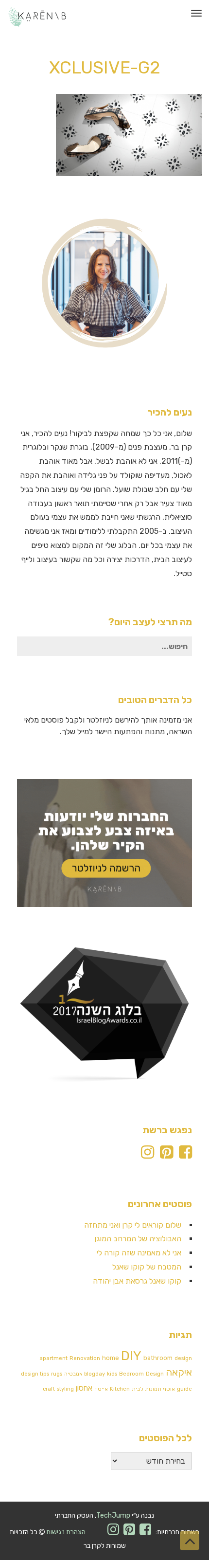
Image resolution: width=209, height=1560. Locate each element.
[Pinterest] (166, 1155)
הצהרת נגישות (66, 1532)
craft (49, 1389)
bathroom (158, 1357)
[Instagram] (147, 1155)
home (110, 1357)
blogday (94, 1374)
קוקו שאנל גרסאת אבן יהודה (137, 1281)
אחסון (84, 1388)
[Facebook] (185, 1155)
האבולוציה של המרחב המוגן (137, 1238)
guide (184, 1389)
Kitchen (120, 1389)
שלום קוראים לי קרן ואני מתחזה (132, 1225)
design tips (35, 1374)
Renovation (85, 1358)
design (183, 1358)
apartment (53, 1358)
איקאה (179, 1372)
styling (65, 1389)
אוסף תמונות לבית (153, 1389)
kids (112, 1374)
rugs (56, 1374)
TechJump (113, 1515)
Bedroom (131, 1374)
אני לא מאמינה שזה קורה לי (139, 1252)
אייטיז (101, 1389)
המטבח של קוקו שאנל (146, 1266)
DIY (131, 1355)
